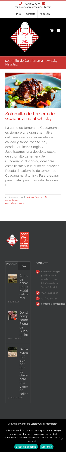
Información (51, 424)
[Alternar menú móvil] (59, 30)
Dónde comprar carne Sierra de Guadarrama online (24, 324)
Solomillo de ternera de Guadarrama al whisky (30, 116)
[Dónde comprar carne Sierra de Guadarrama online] (12, 315)
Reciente (11, 264)
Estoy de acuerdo (26, 446)
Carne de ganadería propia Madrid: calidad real (24, 287)
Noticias (30, 197)
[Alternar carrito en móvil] (52, 30)
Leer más (46, 446)
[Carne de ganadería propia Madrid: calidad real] (12, 278)
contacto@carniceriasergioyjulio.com (33, 7)
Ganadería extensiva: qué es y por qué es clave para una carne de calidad (24, 371)
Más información (13, 203)
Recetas (39, 197)
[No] (61, 439)
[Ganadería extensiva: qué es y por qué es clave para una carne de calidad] (12, 352)
